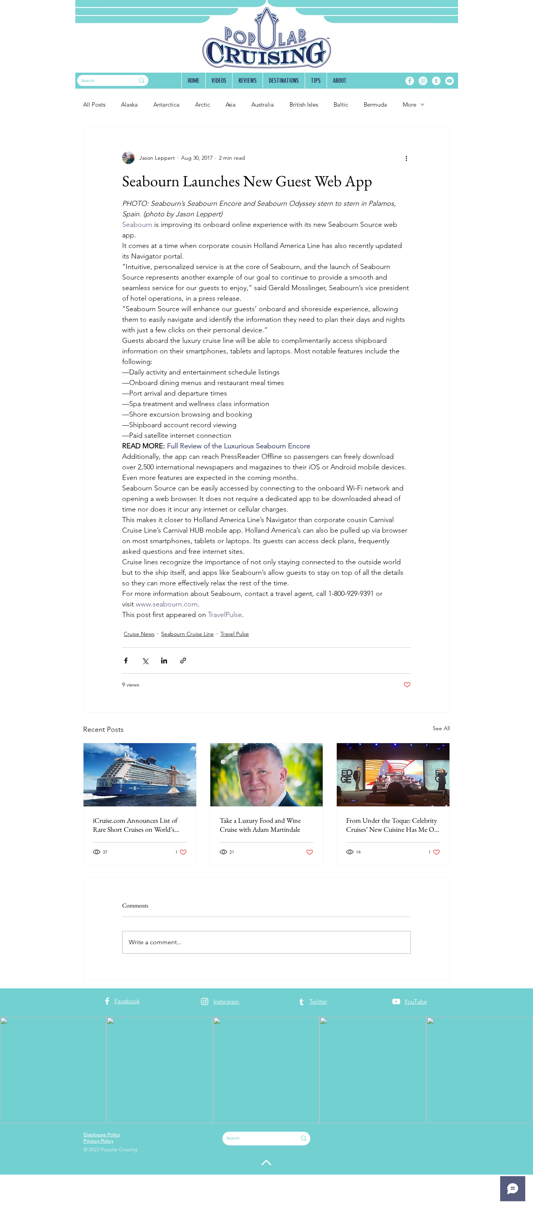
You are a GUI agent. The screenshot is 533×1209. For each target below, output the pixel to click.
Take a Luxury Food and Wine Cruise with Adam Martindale (260, 825)
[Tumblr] (436, 81)
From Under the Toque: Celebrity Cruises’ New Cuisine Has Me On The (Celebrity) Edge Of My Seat (392, 825)
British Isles (304, 104)
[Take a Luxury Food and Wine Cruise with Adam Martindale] (266, 774)
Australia (262, 104)
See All (441, 728)
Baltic (341, 104)
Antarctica (166, 104)
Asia (231, 104)
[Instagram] (423, 81)
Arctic (202, 104)
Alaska (129, 104)
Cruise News (139, 633)
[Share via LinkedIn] (164, 660)
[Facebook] (409, 81)
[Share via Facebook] (126, 660)
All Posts (94, 104)
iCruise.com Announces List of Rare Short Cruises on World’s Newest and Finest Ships (135, 825)
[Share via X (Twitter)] (145, 660)
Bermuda (375, 104)
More (409, 104)
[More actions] (406, 157)
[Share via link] (183, 660)
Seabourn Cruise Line (187, 633)
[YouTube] (449, 81)
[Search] (141, 80)
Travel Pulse (234, 633)
